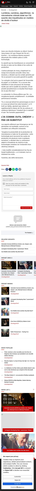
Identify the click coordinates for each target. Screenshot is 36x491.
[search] (30, 2)
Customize (17, 476)
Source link (5, 165)
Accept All (17, 484)
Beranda (3, 10)
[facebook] (7, 169)
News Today (5, 23)
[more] (34, 389)
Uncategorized (13, 10)
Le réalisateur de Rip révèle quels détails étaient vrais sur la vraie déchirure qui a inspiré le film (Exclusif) (19, 369)
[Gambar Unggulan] (18, 26)
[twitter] (10, 169)
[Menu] (33, 2)
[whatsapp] (13, 169)
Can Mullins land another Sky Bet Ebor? (12, 252)
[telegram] (16, 169)
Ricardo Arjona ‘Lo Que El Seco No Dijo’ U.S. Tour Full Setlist (19, 362)
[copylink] (19, 169)
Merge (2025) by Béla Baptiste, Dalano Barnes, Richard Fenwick (17, 381)
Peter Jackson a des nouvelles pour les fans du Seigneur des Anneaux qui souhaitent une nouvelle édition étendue (18, 353)
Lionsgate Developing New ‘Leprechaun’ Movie (14, 249)
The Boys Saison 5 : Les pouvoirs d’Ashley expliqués (19, 375)
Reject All (17, 480)
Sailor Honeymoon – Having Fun (19, 332)
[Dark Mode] (27, 2)
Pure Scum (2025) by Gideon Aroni (20, 321)
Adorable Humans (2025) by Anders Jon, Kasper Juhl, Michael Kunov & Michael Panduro (16, 245)
